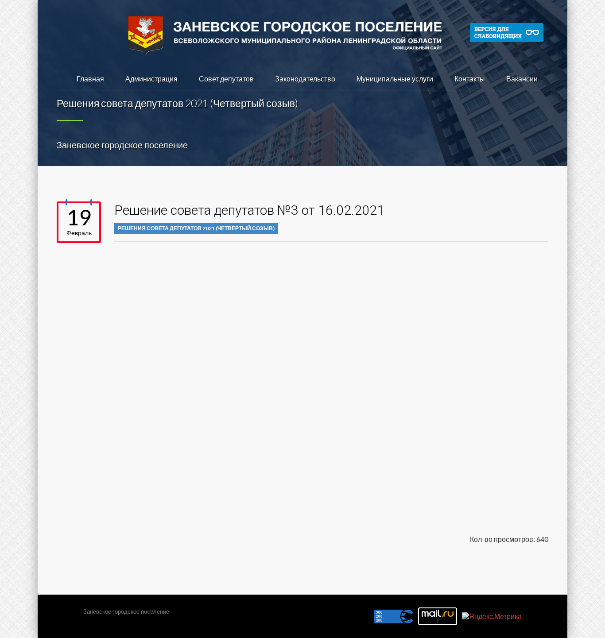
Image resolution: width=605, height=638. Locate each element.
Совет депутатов (226, 78)
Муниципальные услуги (395, 78)
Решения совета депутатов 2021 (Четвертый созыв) (196, 228)
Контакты (469, 78)
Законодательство (305, 78)
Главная (90, 78)
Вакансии (522, 78)
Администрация (151, 78)
